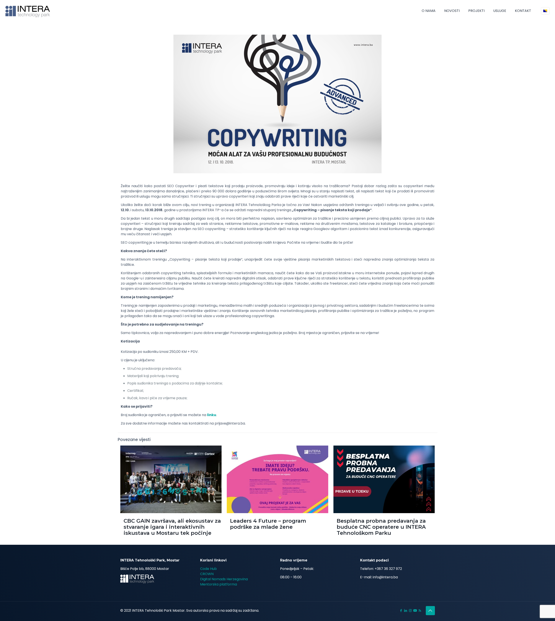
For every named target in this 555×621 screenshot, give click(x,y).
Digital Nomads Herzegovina (224, 579)
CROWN (207, 573)
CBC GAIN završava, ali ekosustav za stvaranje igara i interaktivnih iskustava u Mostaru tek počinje (172, 527)
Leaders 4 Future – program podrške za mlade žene (268, 524)
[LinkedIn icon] (405, 610)
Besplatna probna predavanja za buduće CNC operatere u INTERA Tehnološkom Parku (381, 527)
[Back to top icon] (430, 610)
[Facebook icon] (401, 610)
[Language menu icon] (545, 11)
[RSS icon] (419, 610)
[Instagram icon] (410, 610)
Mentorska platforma (218, 584)
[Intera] (27, 11)
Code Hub (208, 568)
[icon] (415, 610)
